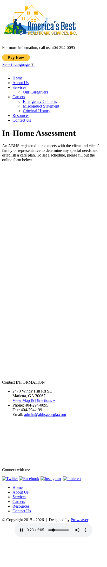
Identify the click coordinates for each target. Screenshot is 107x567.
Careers (18, 97)
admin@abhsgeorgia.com (45, 414)
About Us (20, 82)
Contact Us (21, 120)
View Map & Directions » (33, 400)
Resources (20, 115)
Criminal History (36, 111)
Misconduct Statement (41, 106)
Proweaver (79, 520)
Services (19, 87)
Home (17, 78)
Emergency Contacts (40, 101)
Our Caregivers (35, 92)
